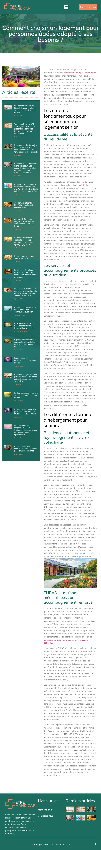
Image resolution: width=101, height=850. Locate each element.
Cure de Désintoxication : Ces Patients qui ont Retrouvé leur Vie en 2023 (25, 325)
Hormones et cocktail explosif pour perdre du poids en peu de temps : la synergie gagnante (25, 241)
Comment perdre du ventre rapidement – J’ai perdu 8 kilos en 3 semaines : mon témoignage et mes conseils (26, 148)
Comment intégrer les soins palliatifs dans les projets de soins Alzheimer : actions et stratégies (25, 377)
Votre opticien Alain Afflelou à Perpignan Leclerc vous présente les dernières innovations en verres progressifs (25, 128)
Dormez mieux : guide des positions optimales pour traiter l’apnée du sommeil (25, 411)
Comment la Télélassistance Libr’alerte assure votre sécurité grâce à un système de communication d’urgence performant (25, 168)
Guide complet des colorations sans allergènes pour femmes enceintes (25, 448)
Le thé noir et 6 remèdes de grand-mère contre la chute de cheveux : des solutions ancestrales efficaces (25, 292)
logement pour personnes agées (81, 72)
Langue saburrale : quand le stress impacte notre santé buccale (25, 360)
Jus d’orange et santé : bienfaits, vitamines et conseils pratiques (23, 205)
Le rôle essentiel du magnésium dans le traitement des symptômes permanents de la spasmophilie (25, 430)
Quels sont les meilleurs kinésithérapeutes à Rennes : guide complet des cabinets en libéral (26, 109)
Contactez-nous (45, 815)
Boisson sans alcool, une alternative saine (24, 257)
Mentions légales (46, 809)
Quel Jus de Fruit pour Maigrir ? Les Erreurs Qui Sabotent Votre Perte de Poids (24, 222)
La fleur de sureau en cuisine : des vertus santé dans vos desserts (26, 395)
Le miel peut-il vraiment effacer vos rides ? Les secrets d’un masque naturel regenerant (25, 273)
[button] (66, 7)
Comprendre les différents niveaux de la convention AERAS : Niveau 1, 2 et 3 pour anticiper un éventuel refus (26, 187)
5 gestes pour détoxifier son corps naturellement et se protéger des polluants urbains (25, 343)
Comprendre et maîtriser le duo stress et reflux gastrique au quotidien (25, 309)
